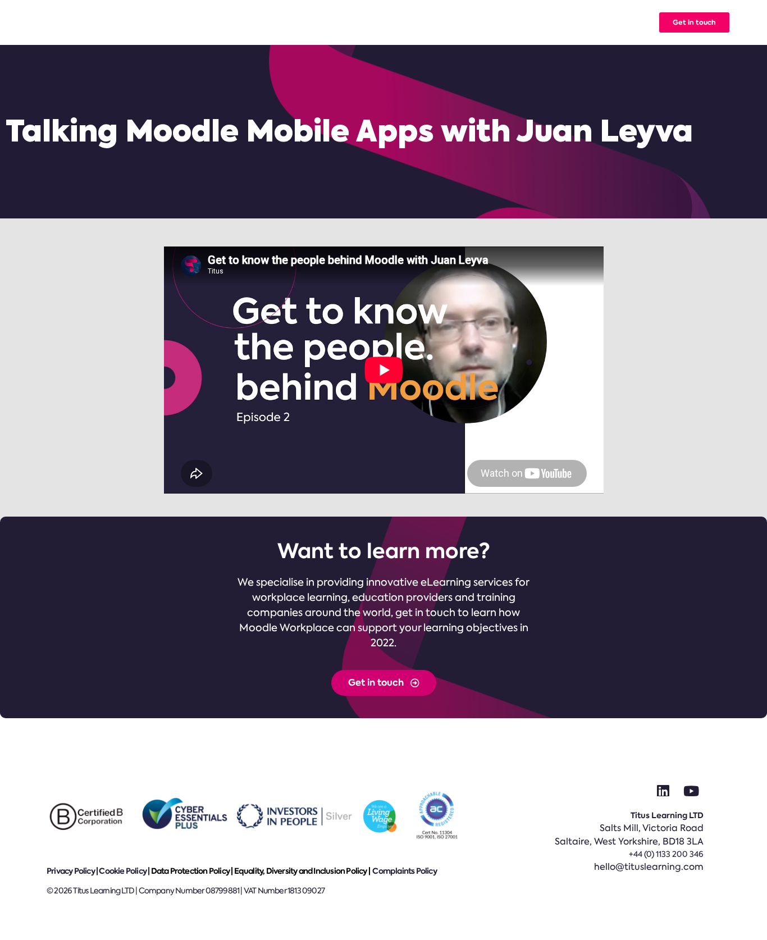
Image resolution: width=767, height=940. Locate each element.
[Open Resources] (514, 22)
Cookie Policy (123, 871)
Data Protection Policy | (192, 871)
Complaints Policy (404, 871)
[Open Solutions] (253, 22)
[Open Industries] (374, 22)
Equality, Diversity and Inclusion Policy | (303, 871)
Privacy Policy (71, 871)
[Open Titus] (560, 22)
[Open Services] (311, 22)
